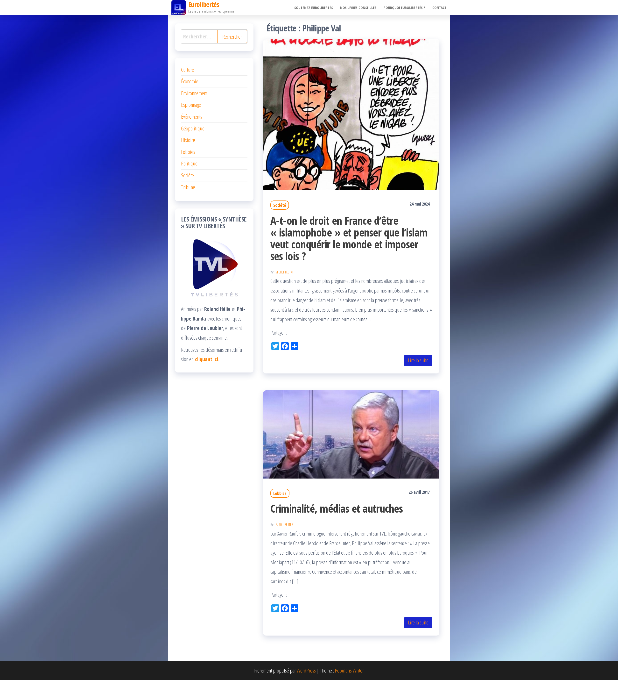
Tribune (188, 187)
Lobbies (280, 493)
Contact (439, 7)
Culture (187, 69)
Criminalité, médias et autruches (336, 508)
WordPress (306, 670)
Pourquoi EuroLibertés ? (404, 7)
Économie (189, 81)
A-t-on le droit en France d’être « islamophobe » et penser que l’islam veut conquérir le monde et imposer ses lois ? (349, 238)
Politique (189, 163)
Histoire (188, 139)
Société (279, 205)
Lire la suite (418, 360)
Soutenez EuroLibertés (313, 7)
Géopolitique (192, 128)
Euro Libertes (284, 524)
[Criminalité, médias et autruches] (351, 433)
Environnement (194, 93)
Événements (191, 116)
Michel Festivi (284, 272)
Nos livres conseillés (358, 7)
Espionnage (191, 104)
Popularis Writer (349, 670)
